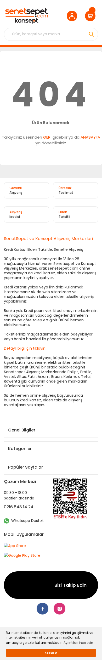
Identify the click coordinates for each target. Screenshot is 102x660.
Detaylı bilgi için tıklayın (25, 348)
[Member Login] (73, 16)
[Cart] (91, 16)
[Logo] (26, 16)
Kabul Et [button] (51, 653)
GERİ (47, 137)
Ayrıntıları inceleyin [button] (78, 642)
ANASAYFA (90, 137)
